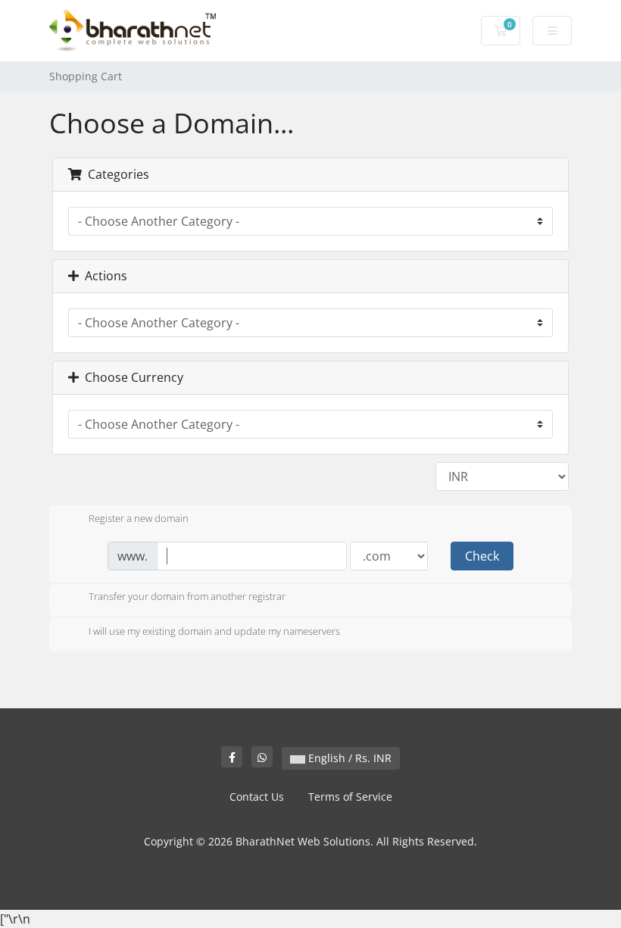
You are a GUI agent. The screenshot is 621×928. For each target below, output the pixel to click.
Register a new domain (139, 518)
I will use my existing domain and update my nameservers (214, 631)
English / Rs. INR (348, 758)
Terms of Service (350, 796)
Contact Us (256, 796)
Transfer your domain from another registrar (187, 597)
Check (482, 556)
